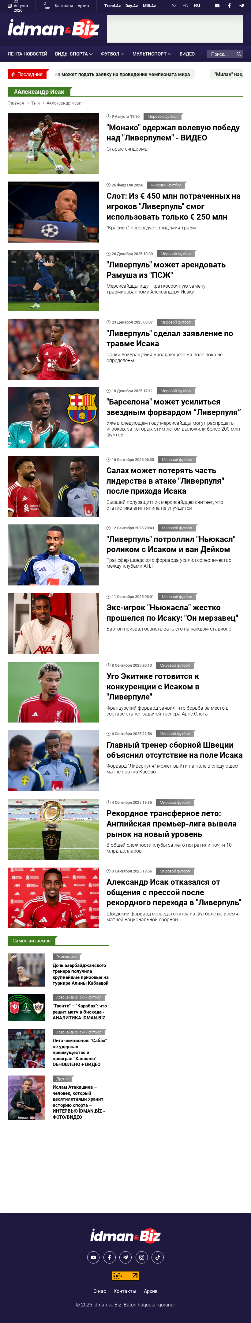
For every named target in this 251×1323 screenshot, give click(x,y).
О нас (46, 5)
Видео (187, 54)
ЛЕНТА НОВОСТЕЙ (27, 54)
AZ (174, 5)
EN (185, 5)
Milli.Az (149, 5)
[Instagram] (141, 1257)
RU (197, 5)
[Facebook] (229, 5)
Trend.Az (112, 5)
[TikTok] (157, 1257)
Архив (83, 5)
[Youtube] (217, 5)
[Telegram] (241, 5)
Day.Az (132, 5)
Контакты (64, 5)
